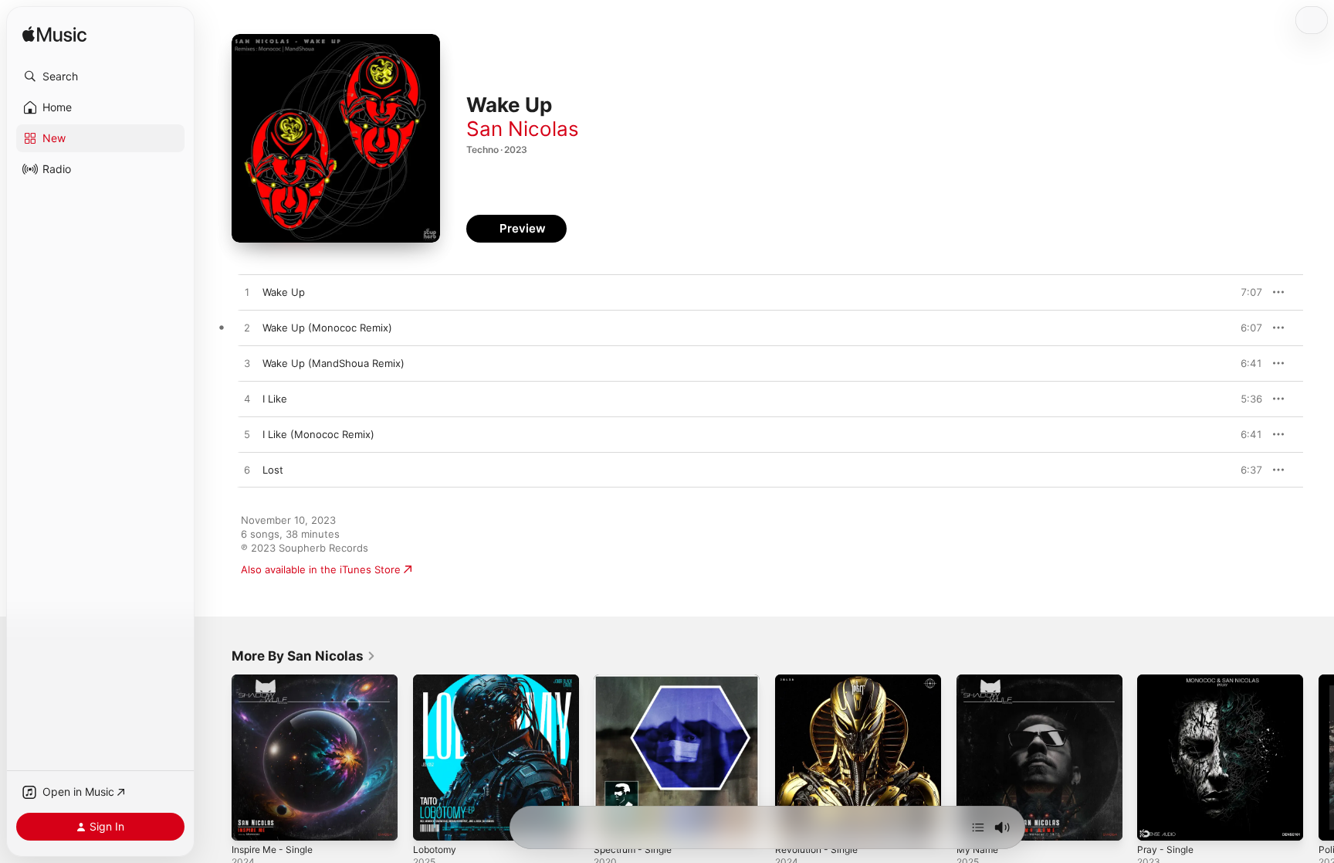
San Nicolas (522, 129)
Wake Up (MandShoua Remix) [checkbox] (333, 363)
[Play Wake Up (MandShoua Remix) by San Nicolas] (247, 364)
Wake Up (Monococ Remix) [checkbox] (327, 327)
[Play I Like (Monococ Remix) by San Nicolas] (247, 435)
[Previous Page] (216, 757)
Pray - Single (1167, 680)
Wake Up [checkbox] (283, 292)
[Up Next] (978, 827)
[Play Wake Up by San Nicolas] (247, 293)
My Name (979, 680)
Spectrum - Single (637, 680)
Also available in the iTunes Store (321, 569)
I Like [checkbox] (274, 398)
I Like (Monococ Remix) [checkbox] (318, 434)
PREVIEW (1245, 292)
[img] (54, 35)
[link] (304, 655)
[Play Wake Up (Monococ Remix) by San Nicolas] (247, 328)
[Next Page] (1318, 757)
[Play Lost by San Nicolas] (247, 470)
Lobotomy (437, 680)
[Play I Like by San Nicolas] (247, 399)
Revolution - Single (820, 680)
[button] (100, 76)
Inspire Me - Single (277, 680)
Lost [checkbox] (272, 470)
